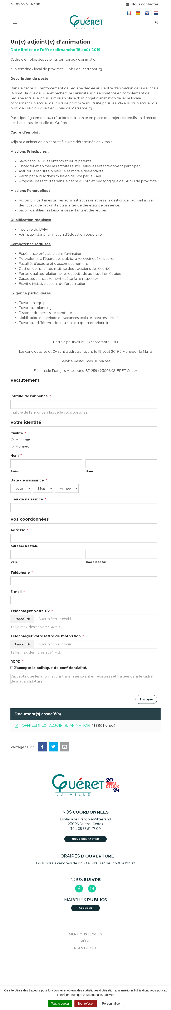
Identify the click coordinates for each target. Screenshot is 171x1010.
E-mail (17, 592)
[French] (130, 13)
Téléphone (21, 573)
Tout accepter (60, 1003)
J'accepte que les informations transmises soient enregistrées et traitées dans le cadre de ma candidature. (82, 678)
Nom (16, 456)
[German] (139, 13)
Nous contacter (144, 4)
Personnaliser (111, 1003)
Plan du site (85, 948)
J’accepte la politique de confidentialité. (50, 668)
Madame (22, 440)
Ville (14, 562)
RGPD (17, 662)
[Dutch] (156, 13)
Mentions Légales (85, 934)
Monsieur (23, 446)
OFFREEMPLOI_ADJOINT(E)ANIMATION (67, 726)
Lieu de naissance (28, 499)
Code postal (96, 562)
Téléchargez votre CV (31, 611)
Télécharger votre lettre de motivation (47, 636)
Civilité (18, 433)
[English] (148, 13)
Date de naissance (28, 480)
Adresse (19, 530)
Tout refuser (86, 1003)
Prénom (17, 471)
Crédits (85, 941)
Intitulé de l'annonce (30, 396)
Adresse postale (24, 546)
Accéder (85, 907)
